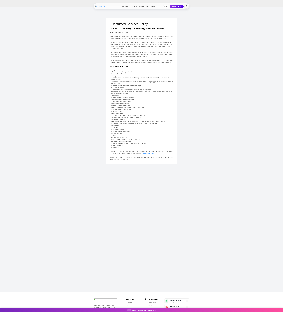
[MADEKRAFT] (104, 6)
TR (167, 6)
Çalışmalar (133, 6)
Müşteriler (141, 6)
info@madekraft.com (148, 153)
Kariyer (153, 6)
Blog (147, 6)
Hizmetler (125, 6)
